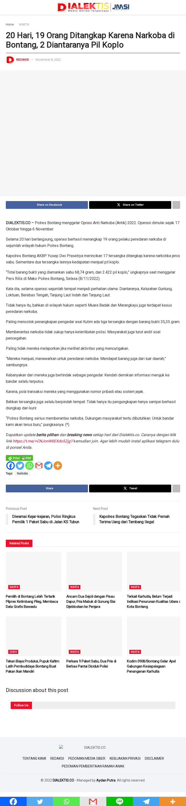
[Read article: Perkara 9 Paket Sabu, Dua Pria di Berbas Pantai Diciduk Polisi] (94, 636)
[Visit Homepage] (93, 7)
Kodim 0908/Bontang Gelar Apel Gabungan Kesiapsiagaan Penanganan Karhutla (151, 666)
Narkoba (22, 473)
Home (10, 24)
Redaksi (22, 59)
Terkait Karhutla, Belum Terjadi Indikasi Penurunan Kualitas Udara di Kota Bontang (154, 601)
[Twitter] (20, 465)
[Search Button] (178, 7)
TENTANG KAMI (34, 758)
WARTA (24, 24)
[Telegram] (48, 465)
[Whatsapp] (29, 465)
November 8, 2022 (48, 59)
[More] (58, 465)
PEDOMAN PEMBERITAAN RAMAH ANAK (93, 766)
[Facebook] (10, 465)
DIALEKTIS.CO (63, 780)
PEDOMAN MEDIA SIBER (86, 758)
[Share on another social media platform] (176, 205)
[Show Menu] (8, 7)
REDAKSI (57, 758)
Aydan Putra (106, 780)
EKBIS (13, 652)
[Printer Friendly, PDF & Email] (19, 458)
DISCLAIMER (154, 758)
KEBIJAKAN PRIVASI (125, 758)
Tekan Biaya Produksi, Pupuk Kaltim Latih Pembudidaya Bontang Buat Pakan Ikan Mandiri (32, 666)
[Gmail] (39, 465)
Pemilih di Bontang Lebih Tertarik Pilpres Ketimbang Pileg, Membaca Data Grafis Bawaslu (32, 601)
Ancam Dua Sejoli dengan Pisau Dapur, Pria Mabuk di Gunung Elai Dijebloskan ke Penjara (90, 601)
